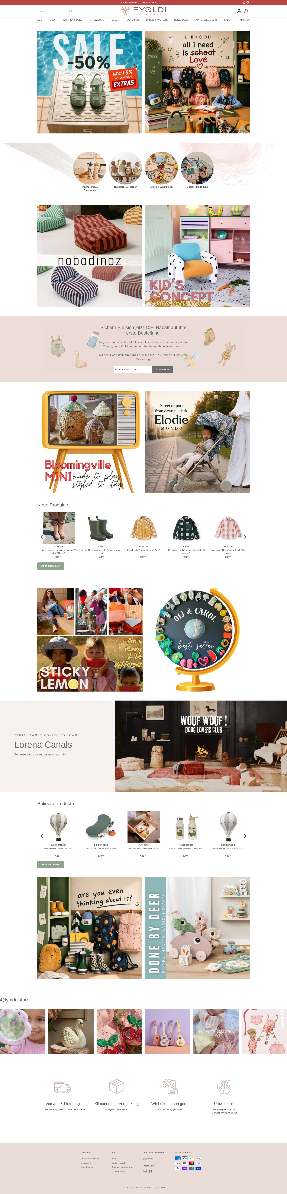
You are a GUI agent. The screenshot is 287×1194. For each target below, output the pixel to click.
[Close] (184, 565)
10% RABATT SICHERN (143, 619)
